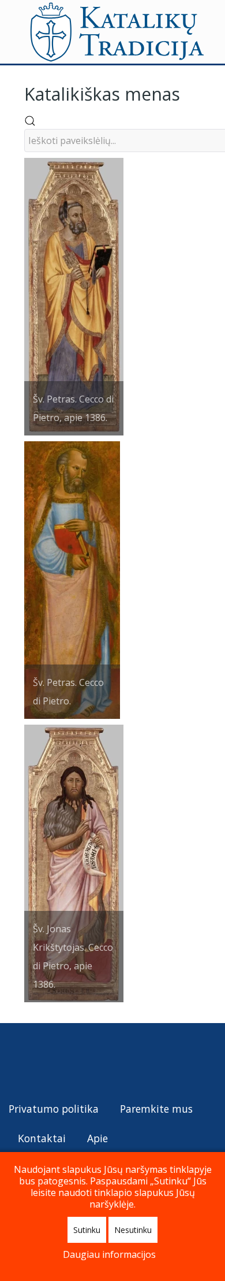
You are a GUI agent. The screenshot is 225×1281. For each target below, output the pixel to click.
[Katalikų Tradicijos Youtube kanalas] (60, 1061)
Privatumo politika (54, 1109)
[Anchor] (188, 93)
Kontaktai (42, 1138)
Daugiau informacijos (109, 1254)
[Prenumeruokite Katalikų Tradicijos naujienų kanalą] (18, 1061)
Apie (97, 1138)
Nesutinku (133, 1229)
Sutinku (86, 1229)
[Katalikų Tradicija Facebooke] (40, 1061)
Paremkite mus (156, 1109)
